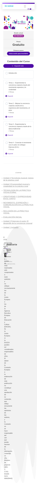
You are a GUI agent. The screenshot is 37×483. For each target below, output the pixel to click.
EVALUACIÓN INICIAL (12, 217)
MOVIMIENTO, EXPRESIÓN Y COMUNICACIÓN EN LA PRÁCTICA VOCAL (18, 205)
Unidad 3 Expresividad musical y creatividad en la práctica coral (16, 185)
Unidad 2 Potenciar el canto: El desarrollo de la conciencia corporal (17, 222)
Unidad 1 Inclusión (10, 227)
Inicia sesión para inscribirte (18, 53)
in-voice (9, 6)
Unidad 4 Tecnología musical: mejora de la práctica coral (18, 179)
